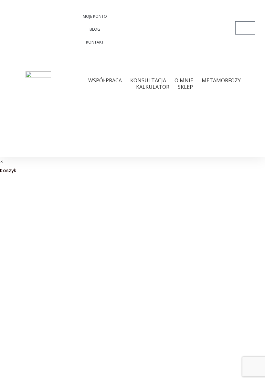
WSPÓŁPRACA (105, 80)
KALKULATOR (152, 87)
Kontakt (95, 42)
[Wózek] (245, 28)
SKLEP (185, 87)
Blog (95, 29)
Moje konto (95, 16)
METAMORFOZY (221, 80)
